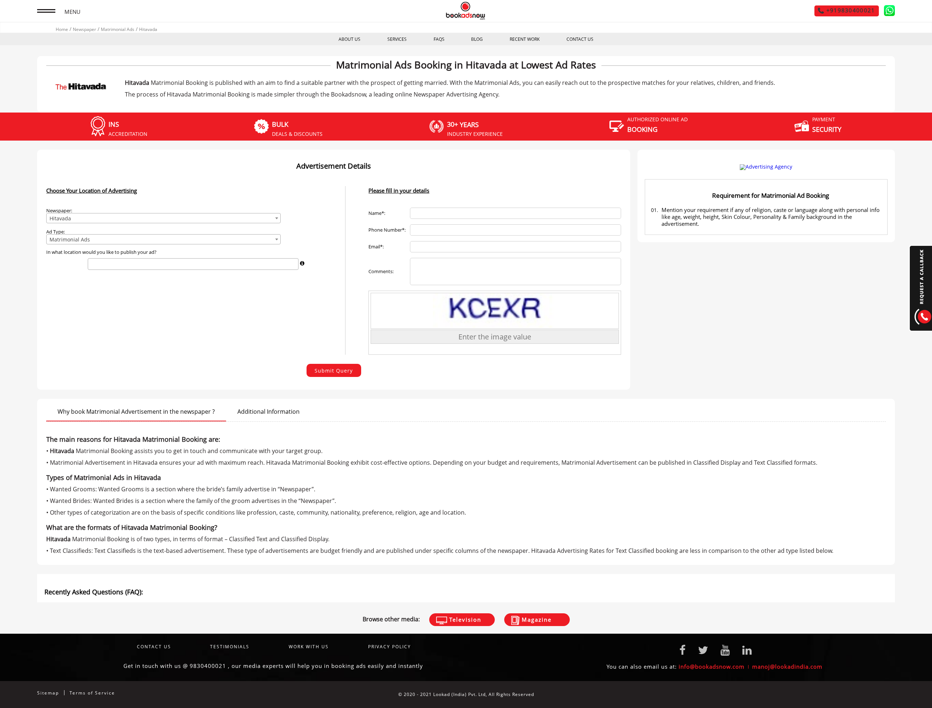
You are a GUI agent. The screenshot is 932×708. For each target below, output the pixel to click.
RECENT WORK (525, 39)
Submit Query (334, 370)
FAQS (439, 39)
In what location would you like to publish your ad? (101, 252)
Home (62, 29)
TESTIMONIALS (229, 647)
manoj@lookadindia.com (787, 666)
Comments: (381, 271)
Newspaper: (59, 210)
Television (464, 619)
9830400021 (208, 665)
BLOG (477, 39)
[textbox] (92, 263)
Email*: (376, 246)
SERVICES (397, 39)
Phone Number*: (387, 230)
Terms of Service (92, 693)
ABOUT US (349, 39)
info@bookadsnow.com (712, 666)
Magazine (536, 619)
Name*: (376, 213)
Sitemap (48, 693)
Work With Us (309, 647)
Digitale (885, 694)
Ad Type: (55, 231)
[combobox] (163, 218)
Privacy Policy (389, 647)
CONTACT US (579, 39)
